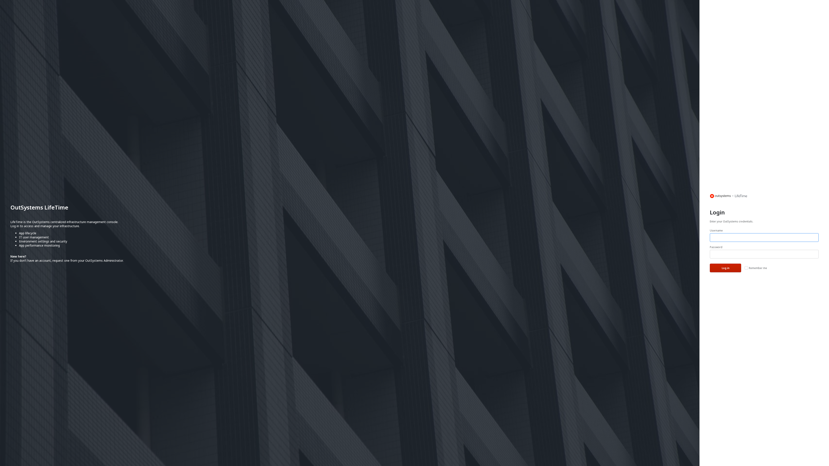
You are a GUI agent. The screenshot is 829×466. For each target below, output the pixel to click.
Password (716, 247)
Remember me (758, 268)
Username (716, 230)
